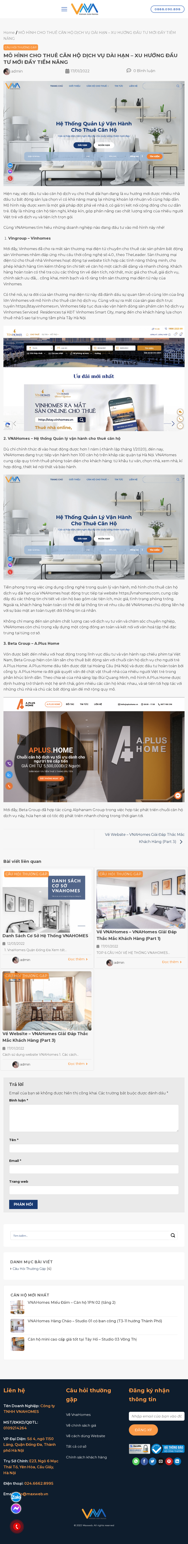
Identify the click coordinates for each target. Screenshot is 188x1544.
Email (15, 1161)
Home (9, 32)
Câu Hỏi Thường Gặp (21, 47)
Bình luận (18, 1100)
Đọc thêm (76, 959)
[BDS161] (84, 9)
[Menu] (64, 9)
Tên (13, 1140)
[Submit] (173, 1235)
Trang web (18, 1182)
